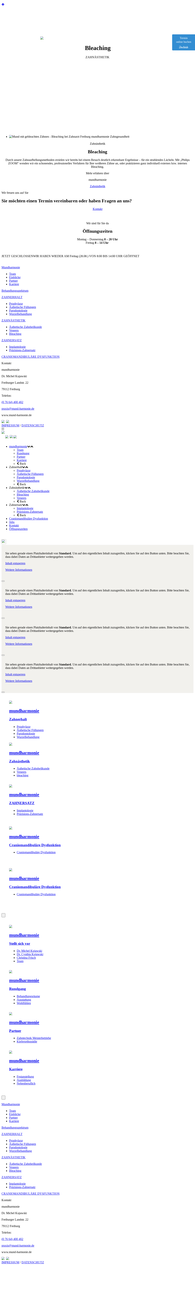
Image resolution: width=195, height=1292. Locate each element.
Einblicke (15, 277)
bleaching (22, 775)
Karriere (14, 284)
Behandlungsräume (28, 996)
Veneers (14, 330)
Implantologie (17, 346)
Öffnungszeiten (18, 529)
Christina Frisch (26, 957)
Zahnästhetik (97, 186)
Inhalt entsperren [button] (15, 563)
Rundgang (23, 453)
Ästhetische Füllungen (22, 307)
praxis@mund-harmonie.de (18, 408)
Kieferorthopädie (27, 1041)
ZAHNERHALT (12, 297)
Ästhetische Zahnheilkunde (25, 327)
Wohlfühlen (24, 1003)
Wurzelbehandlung (20, 314)
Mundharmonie (11, 267)
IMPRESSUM (10, 425)
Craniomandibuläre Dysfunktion (28, 518)
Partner (13, 280)
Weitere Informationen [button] (18, 569)
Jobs (11, 522)
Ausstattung (24, 999)
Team (12, 273)
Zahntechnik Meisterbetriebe (34, 1038)
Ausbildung (24, 1080)
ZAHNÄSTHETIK (14, 320)
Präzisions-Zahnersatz (22, 350)
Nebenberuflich (26, 1083)
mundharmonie (18, 446)
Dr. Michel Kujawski (29, 950)
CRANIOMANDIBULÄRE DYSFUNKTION (31, 356)
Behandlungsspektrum (15, 290)
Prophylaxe (16, 303)
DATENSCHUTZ (33, 425)
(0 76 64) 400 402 (12, 402)
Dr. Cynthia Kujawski (30, 954)
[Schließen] (3, 581)
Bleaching (15, 333)
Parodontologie (18, 310)
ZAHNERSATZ (12, 340)
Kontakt (97, 209)
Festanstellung (25, 1076)
